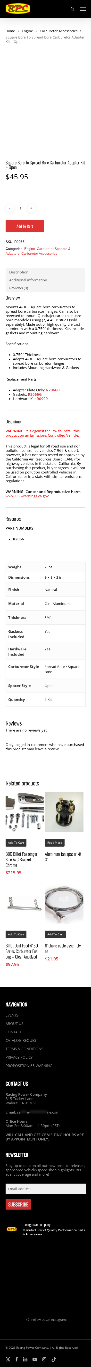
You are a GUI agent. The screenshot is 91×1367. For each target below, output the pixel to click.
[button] (83, 8)
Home (10, 31)
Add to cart (25, 226)
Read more (54, 843)
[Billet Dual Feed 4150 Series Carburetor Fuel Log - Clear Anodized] (25, 903)
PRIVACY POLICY (19, 1057)
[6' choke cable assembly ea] (64, 903)
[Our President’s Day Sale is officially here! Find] (25, 1277)
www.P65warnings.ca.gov (27, 495)
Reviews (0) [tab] (18, 287)
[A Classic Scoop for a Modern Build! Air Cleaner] (66, 1277)
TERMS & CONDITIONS (24, 1048)
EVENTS (12, 1015)
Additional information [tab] (28, 280)
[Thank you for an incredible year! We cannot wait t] (66, 1301)
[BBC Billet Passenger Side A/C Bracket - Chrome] (25, 812)
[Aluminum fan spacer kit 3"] (64, 812)
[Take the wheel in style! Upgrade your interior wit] (66, 1253)
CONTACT (14, 1032)
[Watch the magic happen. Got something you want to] (25, 1253)
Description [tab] (18, 272)
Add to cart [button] (16, 843)
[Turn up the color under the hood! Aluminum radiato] (25, 1301)
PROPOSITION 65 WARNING (29, 1065)
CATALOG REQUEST (22, 1040)
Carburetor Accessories (59, 31)
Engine (27, 31)
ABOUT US (14, 1023)
